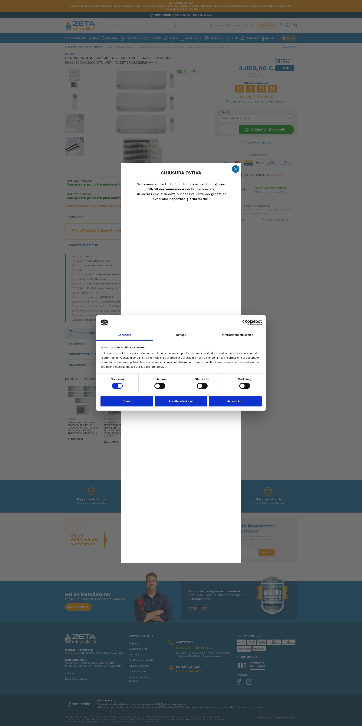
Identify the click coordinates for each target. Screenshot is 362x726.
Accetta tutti (235, 401)
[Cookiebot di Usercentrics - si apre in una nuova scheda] (245, 322)
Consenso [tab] (124, 334)
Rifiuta (127, 401)
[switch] (159, 386)
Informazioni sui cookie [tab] (237, 334)
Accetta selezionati (181, 401)
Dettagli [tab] (181, 334)
